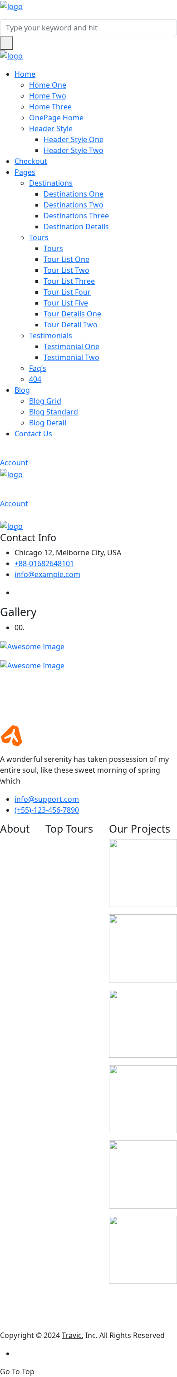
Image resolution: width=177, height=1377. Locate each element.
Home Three (50, 107)
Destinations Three (76, 216)
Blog (22, 390)
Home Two (47, 96)
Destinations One (73, 194)
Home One (47, 85)
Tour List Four (67, 292)
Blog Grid (45, 401)
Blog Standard (53, 412)
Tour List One (66, 259)
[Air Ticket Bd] (11, 5)
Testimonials (50, 336)
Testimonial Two (71, 357)
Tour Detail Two (71, 325)
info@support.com (47, 799)
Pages (25, 172)
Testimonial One (71, 346)
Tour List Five (66, 303)
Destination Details (76, 227)
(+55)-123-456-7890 (47, 810)
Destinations (51, 183)
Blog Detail (47, 423)
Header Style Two (73, 150)
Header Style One (73, 139)
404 (35, 379)
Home (25, 74)
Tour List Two (66, 270)
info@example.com (47, 574)
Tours (39, 237)
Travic (72, 1335)
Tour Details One (72, 314)
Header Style (51, 128)
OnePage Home (56, 118)
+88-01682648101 (44, 563)
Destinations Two (73, 205)
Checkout (31, 161)
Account (14, 463)
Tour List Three (69, 281)
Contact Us (33, 434)
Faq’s (37, 368)
